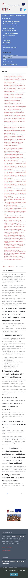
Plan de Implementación (9, 35)
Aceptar (14, 574)
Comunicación (6, 52)
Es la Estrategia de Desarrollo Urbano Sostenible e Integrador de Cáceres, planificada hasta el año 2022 (15, 199)
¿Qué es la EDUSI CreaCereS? (10, 33)
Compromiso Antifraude (9, 64)
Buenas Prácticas (7, 57)
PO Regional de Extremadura (10, 23)
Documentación (7, 42)
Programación (6, 18)
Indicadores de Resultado (9, 49)
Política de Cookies (6, 550)
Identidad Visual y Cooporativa (10, 55)
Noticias (5, 59)
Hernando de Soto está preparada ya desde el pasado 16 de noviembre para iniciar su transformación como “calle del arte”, (14, 150)
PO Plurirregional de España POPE (11, 21)
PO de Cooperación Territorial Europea (12, 26)
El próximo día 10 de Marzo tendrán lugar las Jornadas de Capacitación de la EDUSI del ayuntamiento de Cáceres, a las (13, 144)
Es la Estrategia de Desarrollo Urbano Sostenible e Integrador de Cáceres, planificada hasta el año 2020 (15, 213)
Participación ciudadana (9, 61)
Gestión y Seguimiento (9, 30)
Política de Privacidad (6, 547)
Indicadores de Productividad (10, 47)
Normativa (5, 37)
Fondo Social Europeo (8, 28)
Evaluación (5, 45)
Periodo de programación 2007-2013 (13, 15)
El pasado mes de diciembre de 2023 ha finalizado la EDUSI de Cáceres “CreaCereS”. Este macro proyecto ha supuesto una (15, 81)
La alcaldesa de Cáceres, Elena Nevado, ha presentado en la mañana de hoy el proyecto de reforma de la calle (14, 217)
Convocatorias (6, 40)
